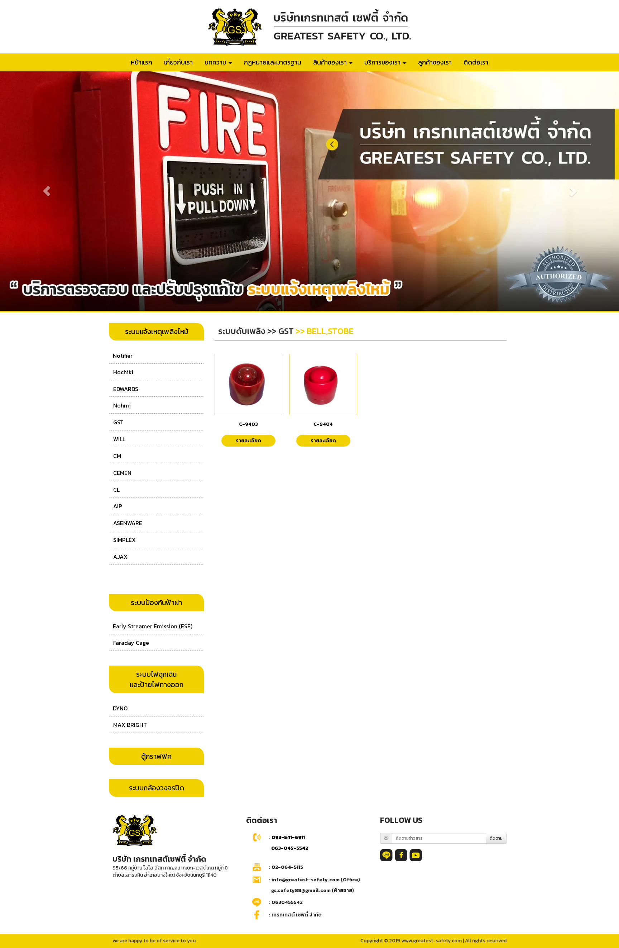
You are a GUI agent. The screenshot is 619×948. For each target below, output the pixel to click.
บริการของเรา (383, 62)
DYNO (120, 708)
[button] (46, 191)
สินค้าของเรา (330, 62)
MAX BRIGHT (130, 724)
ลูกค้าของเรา (435, 62)
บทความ (216, 62)
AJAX (120, 556)
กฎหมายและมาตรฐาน (272, 62)
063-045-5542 (289, 848)
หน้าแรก (141, 62)
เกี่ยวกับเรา (178, 62)
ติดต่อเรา (476, 62)
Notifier (123, 355)
